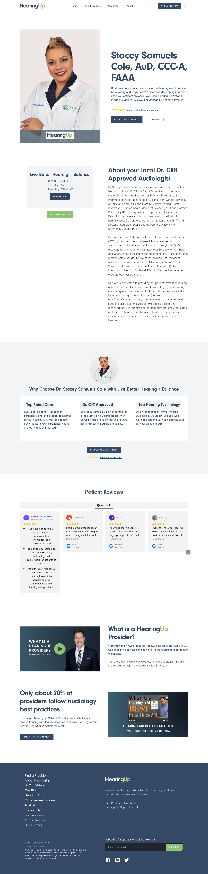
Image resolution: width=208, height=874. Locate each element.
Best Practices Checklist (119, 803)
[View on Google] (69, 518)
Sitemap (42, 846)
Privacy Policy (31, 846)
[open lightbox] (60, 648)
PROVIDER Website (60, 214)
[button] (92, 6)
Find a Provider (169, 6)
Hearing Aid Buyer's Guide (120, 807)
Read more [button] (72, 538)
